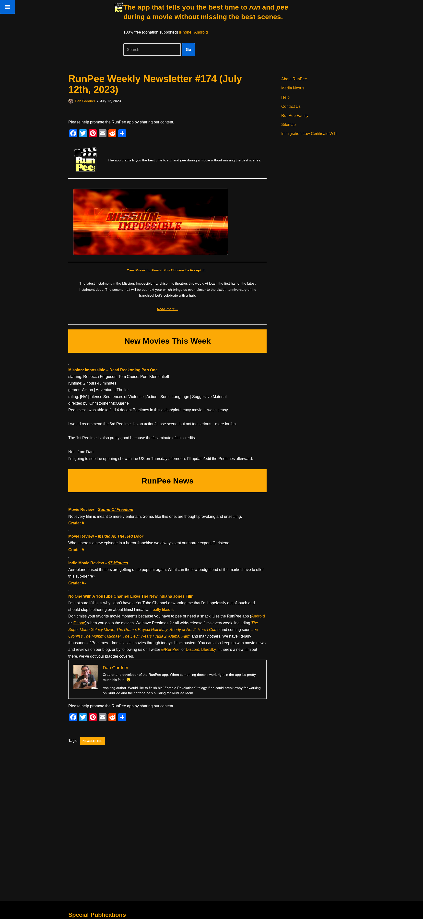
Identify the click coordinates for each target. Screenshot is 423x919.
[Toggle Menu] (7, 7)
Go (188, 50)
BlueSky (208, 649)
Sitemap (288, 124)
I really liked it (161, 609)
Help (285, 97)
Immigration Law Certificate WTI (309, 134)
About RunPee (294, 79)
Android (201, 32)
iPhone (185, 32)
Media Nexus (292, 88)
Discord (192, 649)
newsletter (92, 741)
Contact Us (291, 106)
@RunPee (170, 649)
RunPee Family (294, 115)
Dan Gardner (85, 101)
